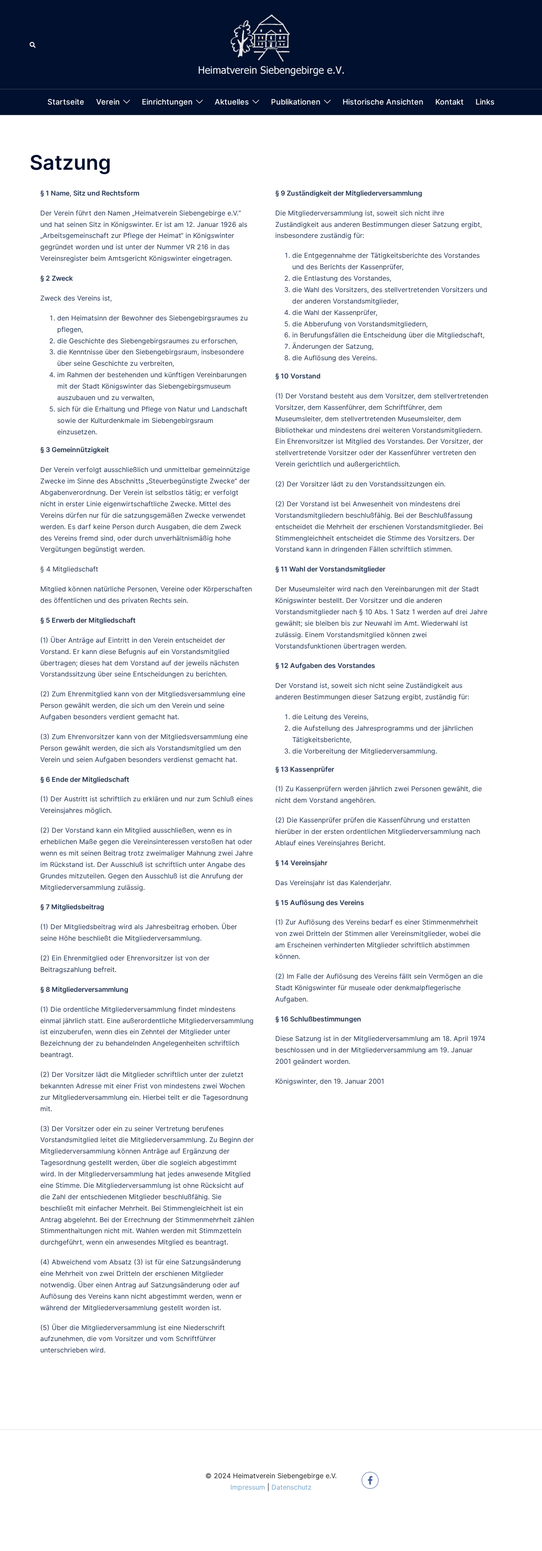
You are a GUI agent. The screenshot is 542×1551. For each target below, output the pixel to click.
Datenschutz (291, 1487)
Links (485, 101)
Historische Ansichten (383, 101)
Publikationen (296, 101)
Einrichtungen (167, 101)
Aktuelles (232, 101)
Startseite (65, 101)
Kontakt (449, 101)
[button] (33, 44)
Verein (108, 101)
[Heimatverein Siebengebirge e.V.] (271, 43)
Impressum (247, 1487)
